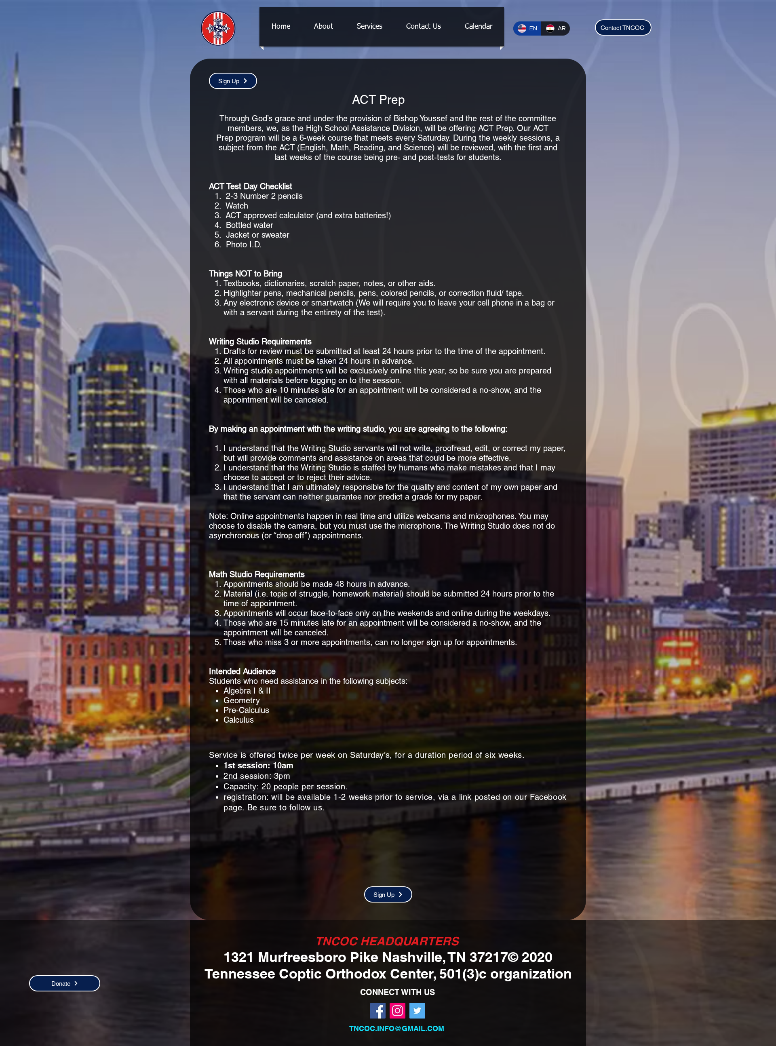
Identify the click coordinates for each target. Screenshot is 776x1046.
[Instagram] (397, 1011)
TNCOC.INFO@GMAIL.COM (396, 1028)
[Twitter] (417, 1011)
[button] (369, 26)
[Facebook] (378, 1011)
